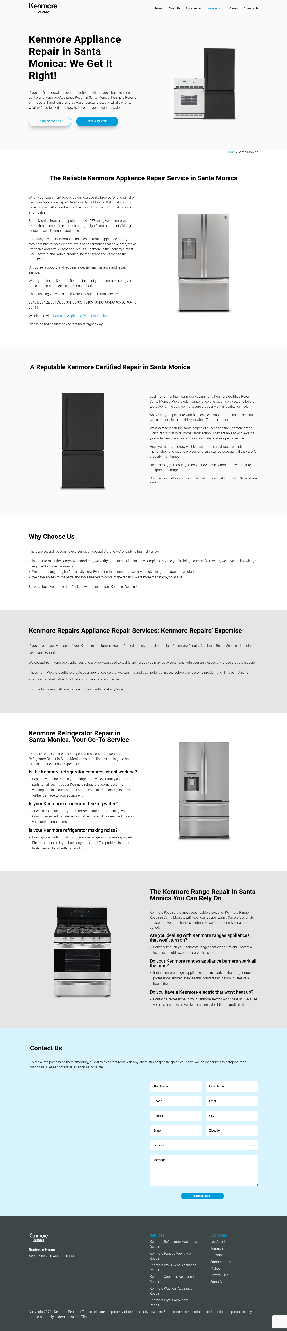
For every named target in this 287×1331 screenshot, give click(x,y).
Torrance (216, 1248)
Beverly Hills (219, 1275)
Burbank (216, 1255)
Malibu (215, 1269)
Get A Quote (97, 121)
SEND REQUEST (202, 1196)
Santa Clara (219, 1282)
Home (159, 8)
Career (233, 8)
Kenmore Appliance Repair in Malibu (80, 316)
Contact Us (251, 8)
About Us (174, 8)
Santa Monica (220, 1262)
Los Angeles (219, 1242)
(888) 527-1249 (49, 121)
